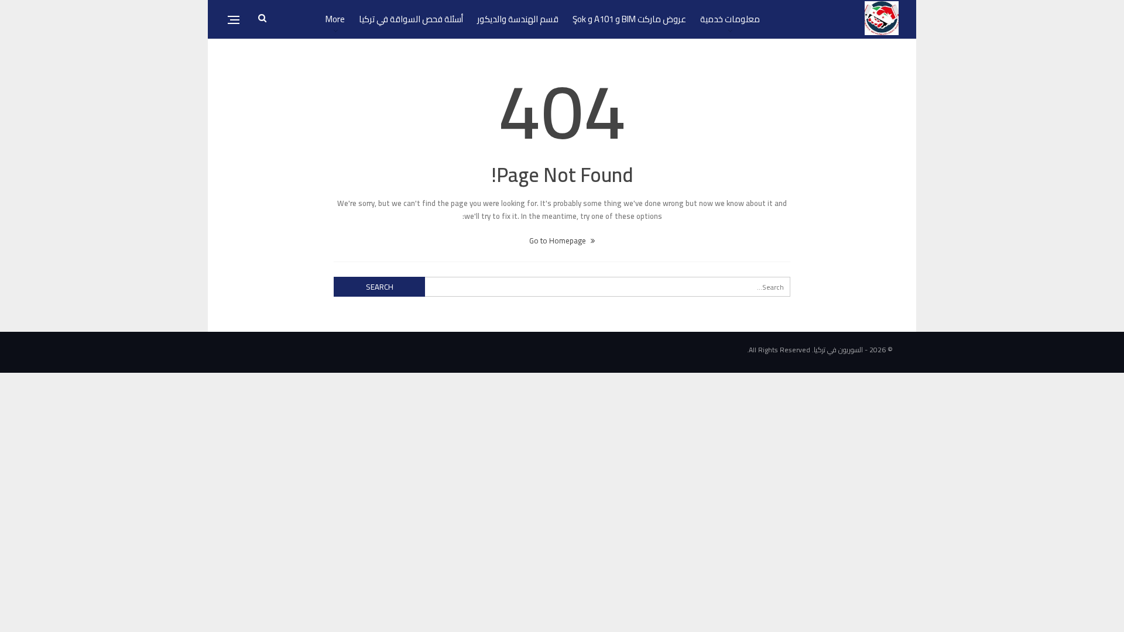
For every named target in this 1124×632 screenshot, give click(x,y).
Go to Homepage (558, 240)
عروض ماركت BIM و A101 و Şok (629, 19)
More (335, 19)
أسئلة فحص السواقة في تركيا (411, 19)
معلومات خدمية (730, 19)
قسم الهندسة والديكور (517, 19)
